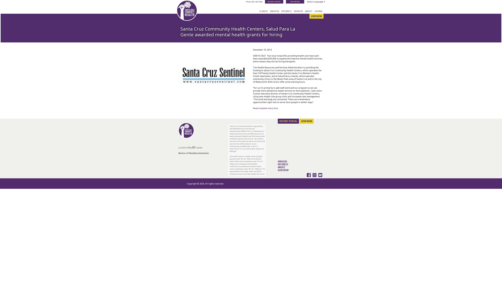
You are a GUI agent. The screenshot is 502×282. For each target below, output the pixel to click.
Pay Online (295, 2)
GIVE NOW (316, 16)
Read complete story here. (265, 108)
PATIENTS (283, 164)
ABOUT (281, 167)
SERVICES (282, 161)
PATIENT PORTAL (288, 121)
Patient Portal (274, 2)
